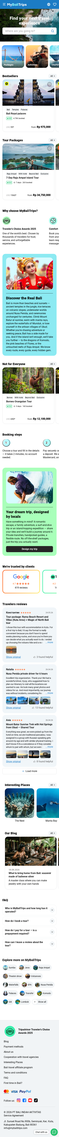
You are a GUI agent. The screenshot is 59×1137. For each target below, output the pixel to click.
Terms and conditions (15, 1072)
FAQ (6, 1077)
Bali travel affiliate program (18, 1067)
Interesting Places (13, 1062)
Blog (6, 1041)
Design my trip (29, 549)
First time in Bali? (13, 1083)
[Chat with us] (54, 1132)
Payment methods (13, 1046)
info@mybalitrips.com (15, 1128)
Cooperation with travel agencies (21, 1057)
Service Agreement (14, 1115)
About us (8, 1051)
